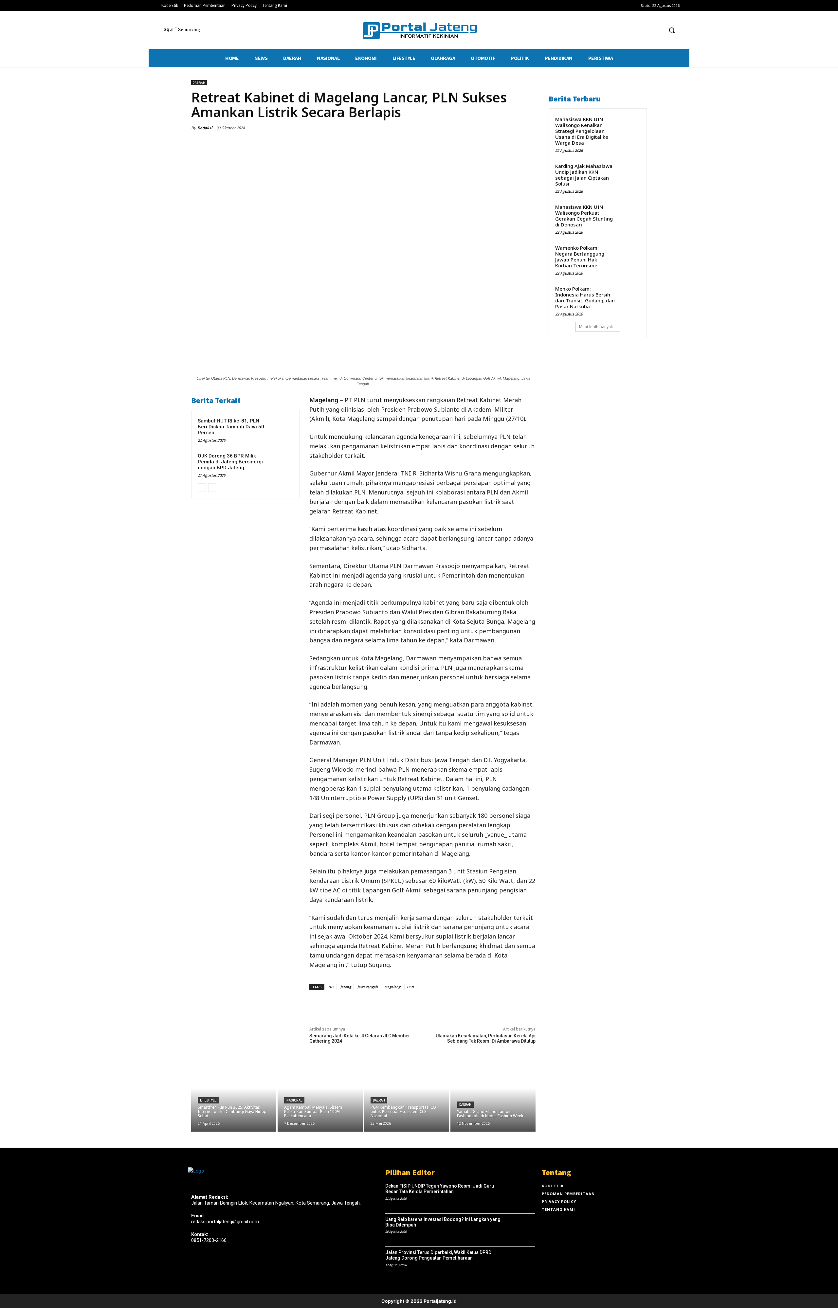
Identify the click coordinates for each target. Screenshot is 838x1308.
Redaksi (204, 128)
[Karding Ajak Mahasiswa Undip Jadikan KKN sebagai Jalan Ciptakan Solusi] (629, 173)
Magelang (392, 986)
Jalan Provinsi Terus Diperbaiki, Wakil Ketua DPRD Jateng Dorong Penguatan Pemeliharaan (438, 1255)
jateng (345, 986)
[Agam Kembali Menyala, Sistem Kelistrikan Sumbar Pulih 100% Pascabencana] (320, 1095)
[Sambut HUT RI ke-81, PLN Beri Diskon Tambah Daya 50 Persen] (280, 429)
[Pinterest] (498, 127)
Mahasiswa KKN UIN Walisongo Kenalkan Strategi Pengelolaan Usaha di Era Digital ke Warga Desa (581, 131)
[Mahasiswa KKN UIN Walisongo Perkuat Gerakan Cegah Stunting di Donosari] (629, 214)
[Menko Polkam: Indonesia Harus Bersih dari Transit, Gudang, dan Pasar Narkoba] (629, 295)
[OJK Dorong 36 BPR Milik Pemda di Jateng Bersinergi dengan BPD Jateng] (280, 464)
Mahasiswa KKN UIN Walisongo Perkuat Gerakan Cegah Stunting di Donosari (584, 216)
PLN (410, 986)
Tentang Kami (558, 1209)
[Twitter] (645, 30)
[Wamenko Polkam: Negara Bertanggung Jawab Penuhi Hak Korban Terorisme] (629, 254)
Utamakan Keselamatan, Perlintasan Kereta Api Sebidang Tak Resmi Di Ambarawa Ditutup (486, 1038)
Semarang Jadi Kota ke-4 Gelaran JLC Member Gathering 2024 (359, 1038)
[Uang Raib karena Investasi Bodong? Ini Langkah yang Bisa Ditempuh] (520, 1230)
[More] (529, 127)
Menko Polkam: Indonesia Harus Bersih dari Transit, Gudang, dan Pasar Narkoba (585, 297)
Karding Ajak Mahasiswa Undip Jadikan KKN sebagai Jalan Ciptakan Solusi (583, 175)
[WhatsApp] (513, 127)
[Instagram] (207, 1263)
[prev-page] (202, 487)
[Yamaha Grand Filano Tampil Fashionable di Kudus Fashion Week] (493, 1095)
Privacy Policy (559, 1201)
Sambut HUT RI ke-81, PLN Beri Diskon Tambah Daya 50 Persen (231, 427)
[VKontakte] (230, 1263)
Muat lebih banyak (596, 327)
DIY (331, 986)
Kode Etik (553, 1185)
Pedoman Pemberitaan (568, 1193)
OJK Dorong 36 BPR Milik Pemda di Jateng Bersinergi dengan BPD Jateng (230, 462)
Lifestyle (208, 1100)
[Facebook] (633, 30)
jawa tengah (367, 986)
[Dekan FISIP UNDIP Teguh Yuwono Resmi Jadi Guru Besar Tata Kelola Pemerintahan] (520, 1197)
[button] (672, 30)
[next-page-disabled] (212, 487)
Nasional (294, 1100)
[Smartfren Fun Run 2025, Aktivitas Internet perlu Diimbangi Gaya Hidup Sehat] (233, 1095)
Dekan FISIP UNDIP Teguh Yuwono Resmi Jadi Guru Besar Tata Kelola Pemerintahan (439, 1188)
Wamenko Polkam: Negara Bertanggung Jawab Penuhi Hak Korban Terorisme (579, 256)
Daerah (199, 83)
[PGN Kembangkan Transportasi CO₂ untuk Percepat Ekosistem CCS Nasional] (406, 1095)
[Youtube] (657, 30)
